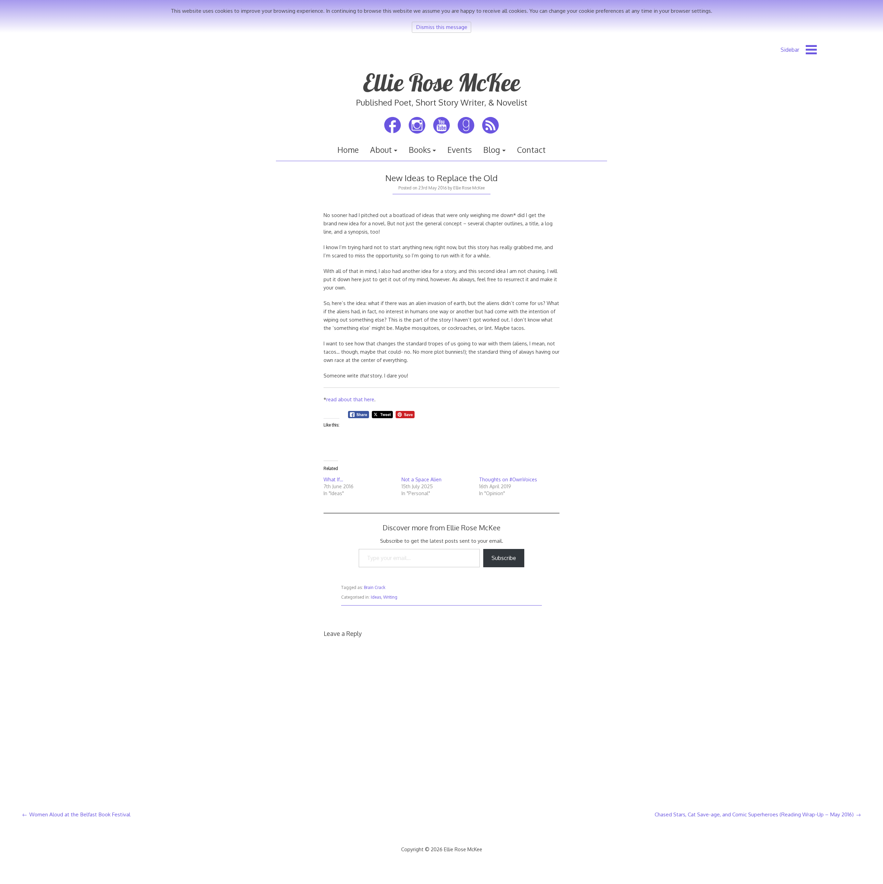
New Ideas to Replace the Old (441, 178)
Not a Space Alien (421, 479)
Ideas (376, 597)
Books (420, 150)
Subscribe (504, 557)
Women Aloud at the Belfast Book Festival (79, 814)
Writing (390, 597)
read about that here (350, 399)
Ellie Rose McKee (441, 82)
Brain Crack (374, 587)
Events (459, 150)
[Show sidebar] (799, 49)
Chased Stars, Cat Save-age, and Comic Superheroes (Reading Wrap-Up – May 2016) (754, 814)
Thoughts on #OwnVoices (508, 479)
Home (348, 150)
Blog (491, 150)
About (381, 150)
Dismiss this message (441, 26)
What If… (333, 479)
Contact (531, 150)
